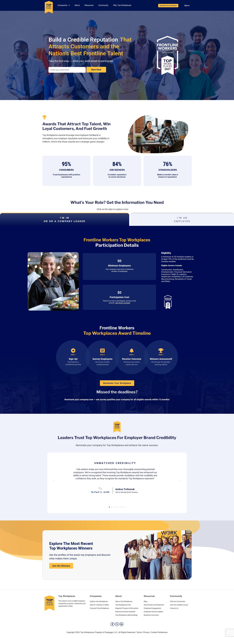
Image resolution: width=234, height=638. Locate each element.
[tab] (64, 219)
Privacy (146, 632)
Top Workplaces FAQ (123, 605)
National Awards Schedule (125, 612)
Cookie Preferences (159, 632)
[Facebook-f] (112, 624)
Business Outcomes (151, 615)
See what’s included (122, 303)
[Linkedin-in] (121, 624)
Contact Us (174, 608)
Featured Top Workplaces (99, 608)
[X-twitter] (117, 624)
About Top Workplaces (123, 601)
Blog (145, 601)
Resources (89, 5)
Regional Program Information (126, 608)
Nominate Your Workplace (97, 69)
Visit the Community (177, 601)
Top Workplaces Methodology (126, 615)
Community (103, 5)
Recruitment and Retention (154, 605)
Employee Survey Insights (153, 612)
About (77, 5)
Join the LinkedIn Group (179, 605)
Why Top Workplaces (122, 5)
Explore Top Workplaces (99, 601)
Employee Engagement (152, 608)
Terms (139, 632)
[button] (53, 480)
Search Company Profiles (99, 605)
